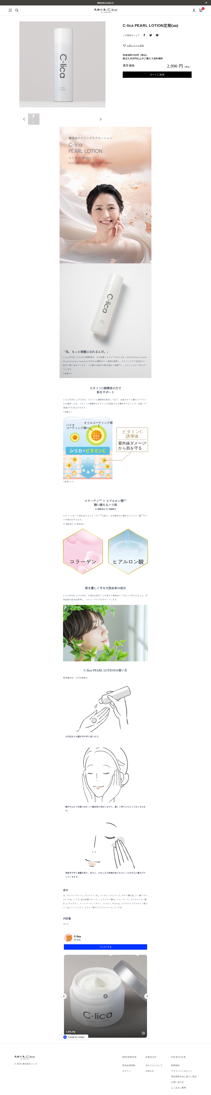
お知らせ (150, 1071)
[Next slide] (100, 119)
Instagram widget (76, 1037)
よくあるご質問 (178, 1088)
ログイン (126, 1071)
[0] (200, 10)
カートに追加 (157, 74)
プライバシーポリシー (181, 1071)
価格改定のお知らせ (105, 2)
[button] (33, 119)
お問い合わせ (177, 1082)
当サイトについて (154, 1065)
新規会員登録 (128, 1065)
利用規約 (175, 1065)
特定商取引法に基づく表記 (184, 1076)
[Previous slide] (24, 119)
